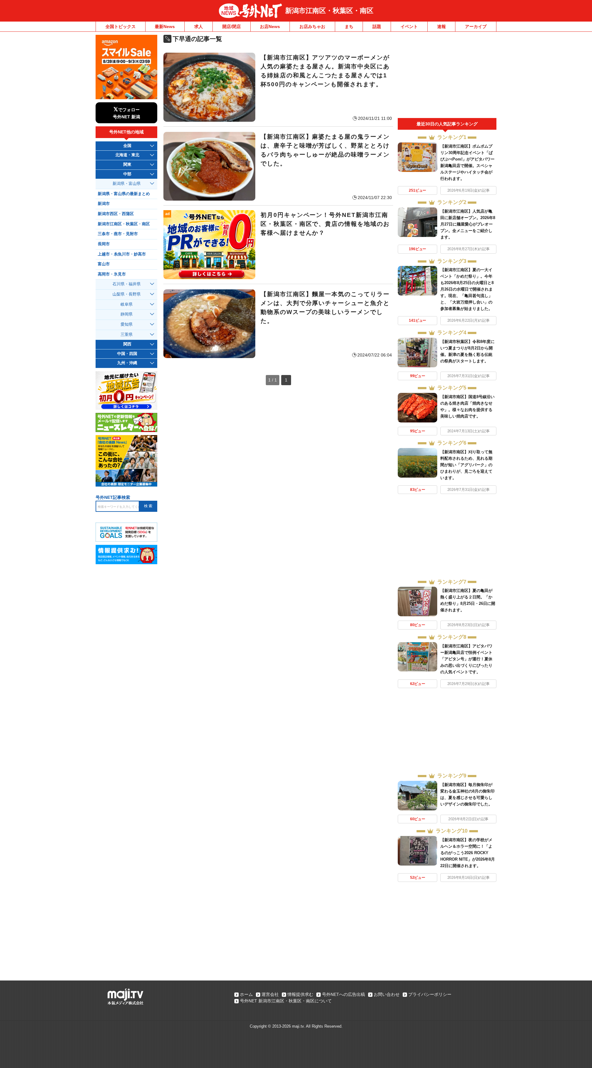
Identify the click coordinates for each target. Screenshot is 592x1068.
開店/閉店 (231, 26)
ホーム (246, 994)
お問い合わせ (387, 994)
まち (349, 26)
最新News (165, 26)
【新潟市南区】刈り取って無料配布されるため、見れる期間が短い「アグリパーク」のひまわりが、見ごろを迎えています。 (466, 465)
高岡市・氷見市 (112, 274)
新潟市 (104, 204)
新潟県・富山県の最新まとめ (124, 194)
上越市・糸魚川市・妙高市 (122, 254)
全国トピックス (120, 26)
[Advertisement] (447, 76)
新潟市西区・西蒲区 (116, 214)
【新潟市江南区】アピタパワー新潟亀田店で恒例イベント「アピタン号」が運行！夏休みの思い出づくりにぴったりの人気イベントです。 (466, 659)
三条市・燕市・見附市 (118, 234)
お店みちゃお (312, 26)
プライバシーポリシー (429, 994)
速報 (441, 26)
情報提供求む (300, 994)
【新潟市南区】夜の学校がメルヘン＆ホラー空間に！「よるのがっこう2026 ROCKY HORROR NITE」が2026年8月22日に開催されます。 (467, 853)
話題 (376, 26)
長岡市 (104, 244)
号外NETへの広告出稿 (343, 994)
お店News (270, 26)
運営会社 (270, 994)
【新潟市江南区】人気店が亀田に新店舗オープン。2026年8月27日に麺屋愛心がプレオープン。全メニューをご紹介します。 (467, 224)
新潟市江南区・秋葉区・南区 (329, 10)
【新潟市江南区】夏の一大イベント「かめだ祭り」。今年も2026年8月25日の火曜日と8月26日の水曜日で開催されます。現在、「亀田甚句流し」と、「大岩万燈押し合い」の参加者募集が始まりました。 (467, 289)
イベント (409, 26)
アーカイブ (476, 26)
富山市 (104, 264)
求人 (198, 26)
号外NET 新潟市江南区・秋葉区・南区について (286, 1000)
